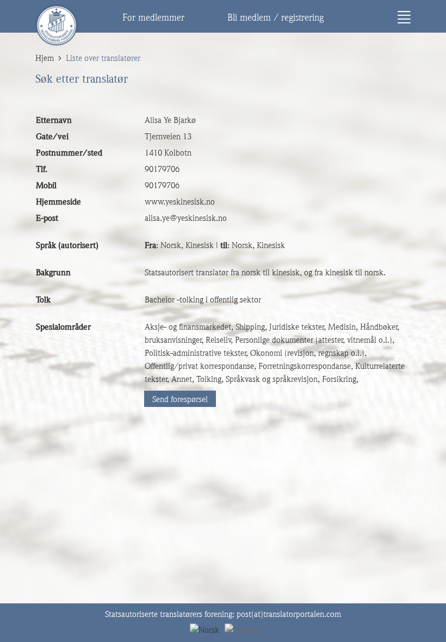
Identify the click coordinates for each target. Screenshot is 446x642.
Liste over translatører (103, 58)
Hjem (44, 58)
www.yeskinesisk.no (180, 201)
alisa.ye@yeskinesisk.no (186, 218)
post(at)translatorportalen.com (289, 614)
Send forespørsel (180, 399)
